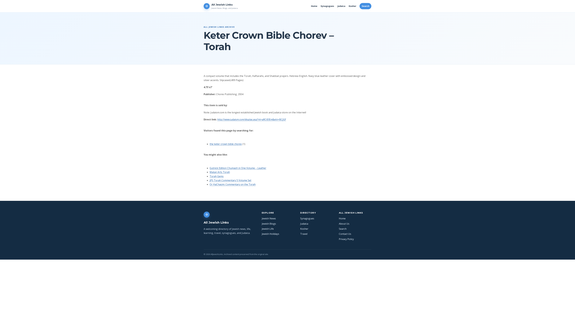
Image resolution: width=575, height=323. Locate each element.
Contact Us (345, 234)
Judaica (341, 6)
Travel (303, 234)
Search (365, 6)
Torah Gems (217, 176)
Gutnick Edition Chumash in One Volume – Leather (238, 168)
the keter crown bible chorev (226, 144)
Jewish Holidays (270, 234)
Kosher (352, 6)
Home (314, 6)
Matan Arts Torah (220, 172)
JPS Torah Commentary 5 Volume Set (230, 180)
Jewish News (269, 218)
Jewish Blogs (269, 223)
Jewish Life (268, 228)
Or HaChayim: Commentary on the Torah (233, 184)
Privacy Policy (346, 239)
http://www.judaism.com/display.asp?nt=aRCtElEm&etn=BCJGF (251, 119)
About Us (344, 223)
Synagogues (327, 6)
